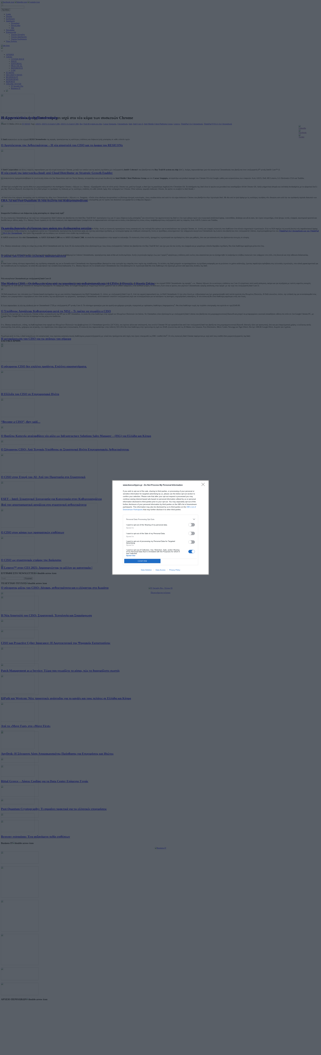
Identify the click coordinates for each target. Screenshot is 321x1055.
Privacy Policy (174, 570)
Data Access (160, 570)
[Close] (204, 485)
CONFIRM (142, 561)
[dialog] (160, 527)
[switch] (191, 524)
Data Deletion (146, 570)
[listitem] (160, 519)
